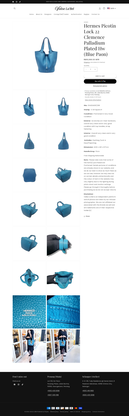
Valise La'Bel (33, 411)
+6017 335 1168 (53, 395)
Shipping (87, 62)
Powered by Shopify (43, 411)
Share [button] (88, 216)
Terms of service (75, 411)
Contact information (98, 411)
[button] (15, 8)
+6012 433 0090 (53, 391)
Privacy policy (64, 411)
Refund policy (54, 411)
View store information (93, 100)
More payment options (100, 86)
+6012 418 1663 (88, 391)
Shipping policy (86, 411)
